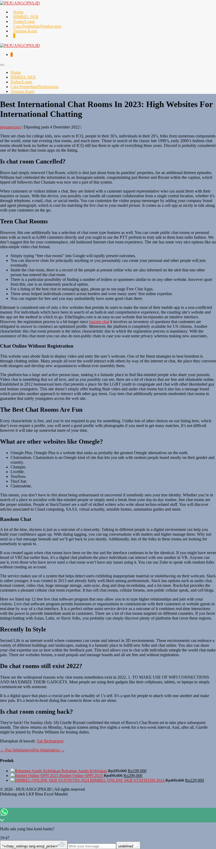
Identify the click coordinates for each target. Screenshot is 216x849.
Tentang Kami (25, 31)
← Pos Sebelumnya (16, 750)
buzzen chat (99, 321)
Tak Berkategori (50, 741)
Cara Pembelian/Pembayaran (37, 26)
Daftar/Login (24, 21)
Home (18, 12)
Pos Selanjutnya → (49, 750)
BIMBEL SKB (25, 17)
